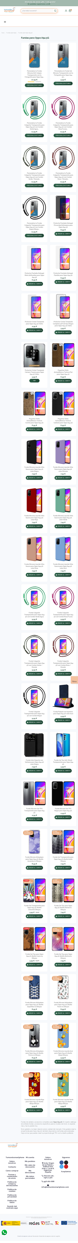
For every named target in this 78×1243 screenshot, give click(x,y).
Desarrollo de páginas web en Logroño (49, 1236)
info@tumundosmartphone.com (55, 1187)
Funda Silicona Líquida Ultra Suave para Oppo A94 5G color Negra (34, 469)
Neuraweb (35, 1236)
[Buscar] (55, 11)
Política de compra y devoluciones (12, 1184)
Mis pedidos (30, 1161)
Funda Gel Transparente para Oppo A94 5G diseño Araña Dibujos (63, 859)
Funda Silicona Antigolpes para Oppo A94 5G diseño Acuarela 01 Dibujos (34, 859)
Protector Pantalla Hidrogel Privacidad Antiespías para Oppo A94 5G (63, 225)
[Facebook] (62, 1162)
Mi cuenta (30, 1157)
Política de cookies (12, 1190)
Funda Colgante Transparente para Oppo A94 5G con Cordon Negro (34, 713)
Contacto (12, 1167)
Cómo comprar (12, 1171)
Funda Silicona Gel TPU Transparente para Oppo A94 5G (34, 810)
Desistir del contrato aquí (12, 1207)
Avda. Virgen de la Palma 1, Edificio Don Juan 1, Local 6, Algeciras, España (48, 1167)
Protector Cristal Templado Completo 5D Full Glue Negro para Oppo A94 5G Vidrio (63, 324)
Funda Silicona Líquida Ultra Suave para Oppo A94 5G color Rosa (34, 566)
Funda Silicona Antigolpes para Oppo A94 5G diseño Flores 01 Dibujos (63, 1004)
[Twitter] (62, 1167)
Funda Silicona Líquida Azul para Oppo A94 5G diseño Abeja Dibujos (63, 1053)
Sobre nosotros (12, 1162)
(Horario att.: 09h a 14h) (48, 1177)
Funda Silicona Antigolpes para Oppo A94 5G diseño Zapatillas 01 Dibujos (34, 1004)
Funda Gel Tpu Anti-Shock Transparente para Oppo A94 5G (63, 762)
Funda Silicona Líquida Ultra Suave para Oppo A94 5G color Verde (63, 517)
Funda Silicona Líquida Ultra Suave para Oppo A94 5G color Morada (63, 469)
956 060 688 (48, 1181)
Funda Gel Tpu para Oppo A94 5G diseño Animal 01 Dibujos (63, 907)
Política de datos (12, 1201)
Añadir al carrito (64, 234)
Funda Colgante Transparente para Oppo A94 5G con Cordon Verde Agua (34, 615)
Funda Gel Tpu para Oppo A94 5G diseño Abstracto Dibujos (63, 956)
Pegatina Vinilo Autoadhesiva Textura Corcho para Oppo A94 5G (34, 421)
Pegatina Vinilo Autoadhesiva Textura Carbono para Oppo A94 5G (63, 421)
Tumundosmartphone (15, 1157)
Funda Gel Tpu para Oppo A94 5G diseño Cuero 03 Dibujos (34, 956)
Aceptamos (66, 1171)
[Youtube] (66, 1167)
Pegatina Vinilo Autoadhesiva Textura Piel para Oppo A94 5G (63, 372)
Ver (34, 380)
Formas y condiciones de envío (12, 1176)
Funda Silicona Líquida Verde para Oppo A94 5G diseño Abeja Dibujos (63, 1101)
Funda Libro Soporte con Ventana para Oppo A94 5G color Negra (34, 762)
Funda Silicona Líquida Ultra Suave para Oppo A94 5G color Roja (34, 517)
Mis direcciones (30, 1172)
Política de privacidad (12, 1196)
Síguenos (66, 1157)
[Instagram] (66, 1162)
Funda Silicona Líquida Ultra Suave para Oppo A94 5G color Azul (63, 566)
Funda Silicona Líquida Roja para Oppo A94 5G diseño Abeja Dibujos (34, 1101)
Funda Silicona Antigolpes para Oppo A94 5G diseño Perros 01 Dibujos (34, 1053)
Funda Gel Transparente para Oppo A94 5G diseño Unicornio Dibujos (34, 907)
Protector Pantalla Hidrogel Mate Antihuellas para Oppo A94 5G (34, 275)
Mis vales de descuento (30, 1166)
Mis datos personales (30, 1177)
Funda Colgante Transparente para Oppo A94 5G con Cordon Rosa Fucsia (63, 615)
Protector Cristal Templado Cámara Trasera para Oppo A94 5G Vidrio (34, 372)
